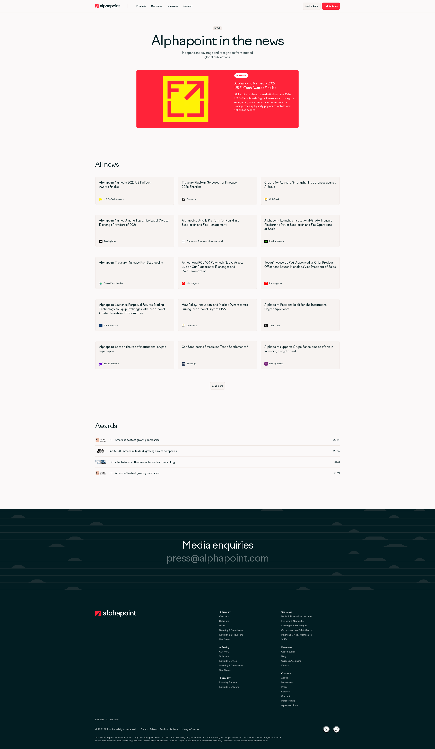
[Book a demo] (312, 6)
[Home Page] (107, 6)
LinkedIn (99, 719)
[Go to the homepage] (116, 613)
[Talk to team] (331, 6)
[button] (141, 6)
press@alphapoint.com (217, 558)
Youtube (114, 719)
